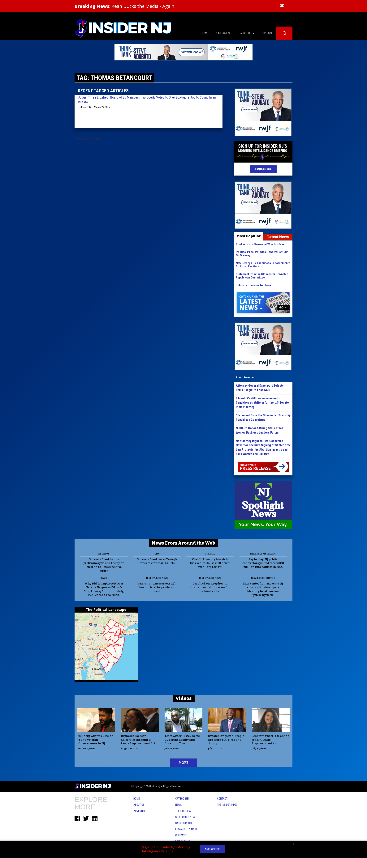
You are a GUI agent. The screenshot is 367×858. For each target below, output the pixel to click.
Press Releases (245, 377)
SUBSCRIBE (263, 169)
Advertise (139, 810)
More (183, 763)
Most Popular (249, 236)
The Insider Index (227, 804)
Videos (183, 698)
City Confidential (185, 816)
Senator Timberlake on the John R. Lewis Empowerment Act (270, 739)
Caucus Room (183, 823)
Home (136, 798)
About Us (139, 804)
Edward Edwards (186, 829)
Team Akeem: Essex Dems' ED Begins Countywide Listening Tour (182, 739)
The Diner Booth (184, 810)
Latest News (278, 237)
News (178, 804)
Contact (222, 798)
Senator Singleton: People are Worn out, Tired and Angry (226, 739)
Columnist (181, 835)
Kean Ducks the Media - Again (124, 6)
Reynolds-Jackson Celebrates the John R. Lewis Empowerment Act (138, 739)
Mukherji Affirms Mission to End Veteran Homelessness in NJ (95, 739)
